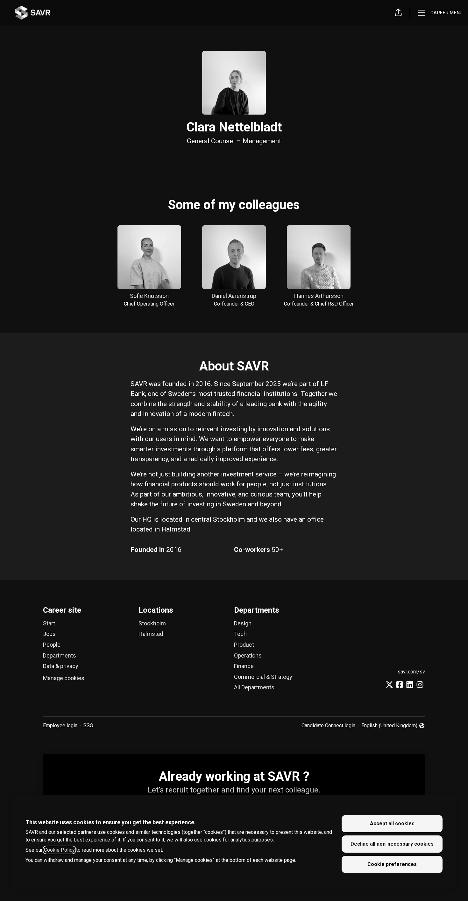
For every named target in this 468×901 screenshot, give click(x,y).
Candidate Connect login (328, 725)
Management (262, 141)
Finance (244, 666)
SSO (88, 725)
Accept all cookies (392, 823)
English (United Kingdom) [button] (389, 725)
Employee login (60, 725)
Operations (248, 655)
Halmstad (150, 633)
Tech (240, 633)
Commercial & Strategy (263, 676)
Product (244, 644)
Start (49, 623)
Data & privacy (60, 666)
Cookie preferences (392, 864)
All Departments (254, 687)
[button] (398, 13)
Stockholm (152, 623)
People (51, 644)
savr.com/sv (411, 672)
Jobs (49, 633)
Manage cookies (63, 678)
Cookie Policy (59, 850)
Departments (59, 655)
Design (243, 623)
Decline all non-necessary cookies (392, 844)
